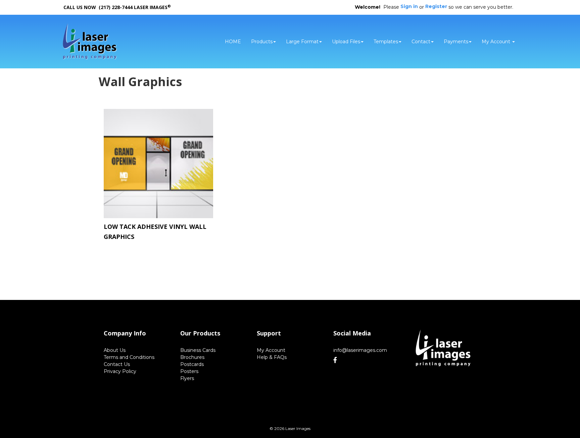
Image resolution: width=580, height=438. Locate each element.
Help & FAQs (272, 357)
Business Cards (197, 350)
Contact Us (117, 364)
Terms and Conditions (129, 357)
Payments (456, 42)
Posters (189, 371)
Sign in (409, 6)
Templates (386, 42)
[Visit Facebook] (336, 360)
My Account (271, 350)
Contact (421, 42)
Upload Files (346, 42)
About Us (115, 350)
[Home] (443, 348)
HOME (233, 42)
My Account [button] (497, 42)
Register (436, 6)
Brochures (192, 357)
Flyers (187, 378)
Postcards (192, 364)
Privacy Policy (120, 371)
